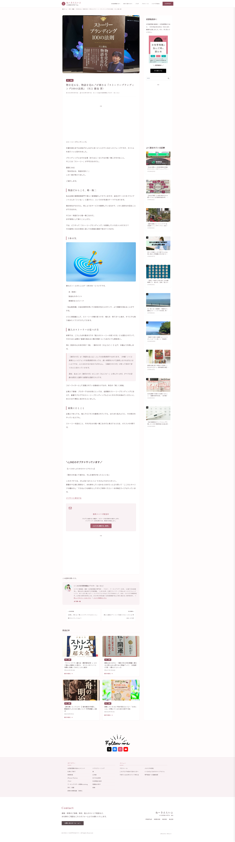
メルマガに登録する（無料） (101, 525)
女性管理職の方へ (115, 3)
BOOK (164, 819)
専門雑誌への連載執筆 (151, 774)
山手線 (95, 774)
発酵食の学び (97, 784)
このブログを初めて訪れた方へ (129, 771)
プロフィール (145, 3)
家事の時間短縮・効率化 (75, 790)
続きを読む (67, 673)
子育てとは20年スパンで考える (129, 774)
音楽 (94, 787)
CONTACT (168, 3)
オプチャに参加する (73, 498)
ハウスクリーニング (98, 768)
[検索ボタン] (168, 78)
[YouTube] (126, 749)
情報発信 (70, 774)
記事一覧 (78, 601)
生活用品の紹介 (97, 781)
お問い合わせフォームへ (73, 823)
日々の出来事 (97, 778)
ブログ (137, 3)
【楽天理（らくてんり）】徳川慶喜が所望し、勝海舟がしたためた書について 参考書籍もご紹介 (80, 709)
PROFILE (149, 819)
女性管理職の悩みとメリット (76, 768)
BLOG (171, 819)
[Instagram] (120, 749)
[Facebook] (115, 749)
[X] (109, 749)
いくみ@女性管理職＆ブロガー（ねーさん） (89, 586)
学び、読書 (70, 80)
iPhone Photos (73, 778)
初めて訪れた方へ (128, 3)
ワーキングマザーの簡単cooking (78, 784)
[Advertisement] (101, 121)
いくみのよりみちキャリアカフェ (155, 771)
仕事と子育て (72, 771)
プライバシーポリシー (166, 833)
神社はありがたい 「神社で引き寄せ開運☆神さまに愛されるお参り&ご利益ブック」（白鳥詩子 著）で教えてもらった (120, 665)
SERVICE (157, 819)
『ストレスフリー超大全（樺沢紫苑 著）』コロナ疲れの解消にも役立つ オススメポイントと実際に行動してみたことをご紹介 (80, 665)
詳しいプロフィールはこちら (82, 598)
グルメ (69, 781)
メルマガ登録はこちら (100, 598)
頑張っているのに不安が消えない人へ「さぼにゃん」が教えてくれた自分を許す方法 (120, 708)
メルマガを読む (156, 3)
